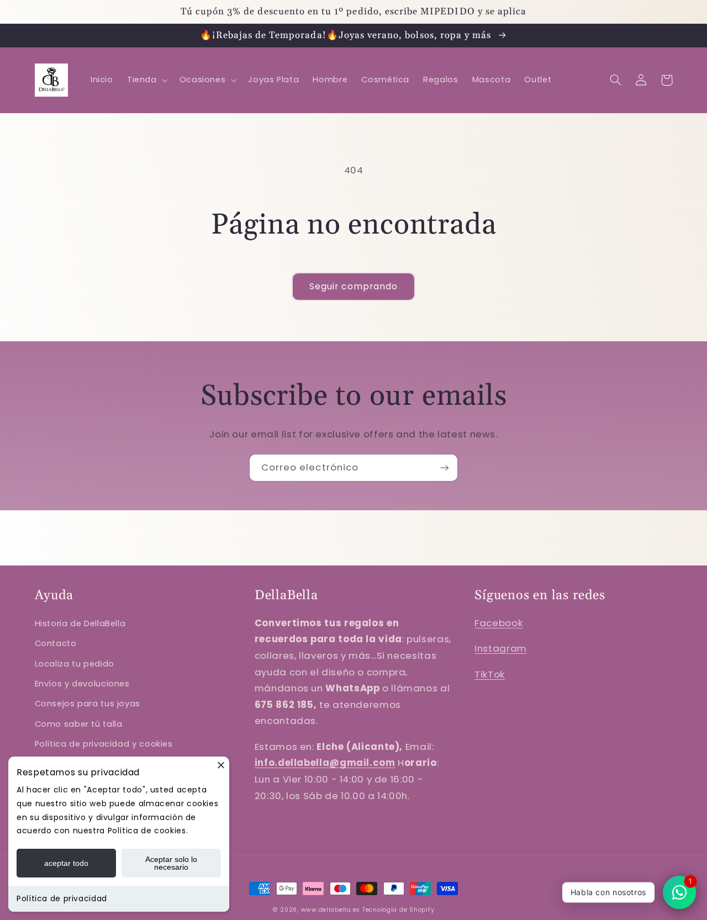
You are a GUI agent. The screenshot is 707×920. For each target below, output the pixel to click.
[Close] (221, 765)
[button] (146, 80)
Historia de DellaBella (80, 623)
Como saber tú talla (79, 723)
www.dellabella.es (331, 910)
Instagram (500, 648)
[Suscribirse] (444, 467)
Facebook (498, 623)
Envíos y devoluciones (82, 683)
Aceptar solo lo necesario (171, 863)
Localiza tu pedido (74, 663)
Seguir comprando (353, 286)
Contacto (56, 643)
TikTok (489, 674)
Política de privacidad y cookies (104, 743)
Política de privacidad (62, 898)
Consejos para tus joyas (88, 703)
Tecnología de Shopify (398, 910)
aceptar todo (66, 863)
